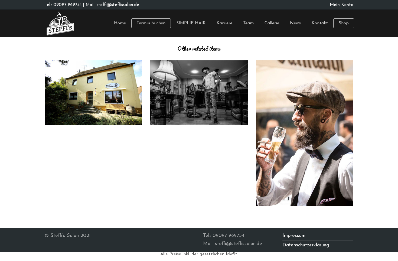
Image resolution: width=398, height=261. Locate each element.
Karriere (224, 23)
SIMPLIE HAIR (191, 23)
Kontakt (320, 23)
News (295, 23)
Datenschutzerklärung (305, 245)
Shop (344, 23)
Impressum (293, 235)
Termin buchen (151, 23)
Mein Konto (341, 5)
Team (248, 23)
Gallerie (272, 23)
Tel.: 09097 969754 (63, 5)
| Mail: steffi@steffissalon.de (110, 5)
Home (120, 23)
